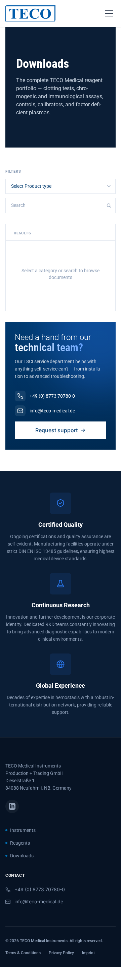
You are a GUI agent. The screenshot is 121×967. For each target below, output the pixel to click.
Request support (56, 430)
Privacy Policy (61, 953)
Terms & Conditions (23, 953)
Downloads (22, 855)
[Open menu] (109, 13)
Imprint (88, 953)
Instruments (23, 830)
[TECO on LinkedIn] (12, 806)
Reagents (20, 843)
